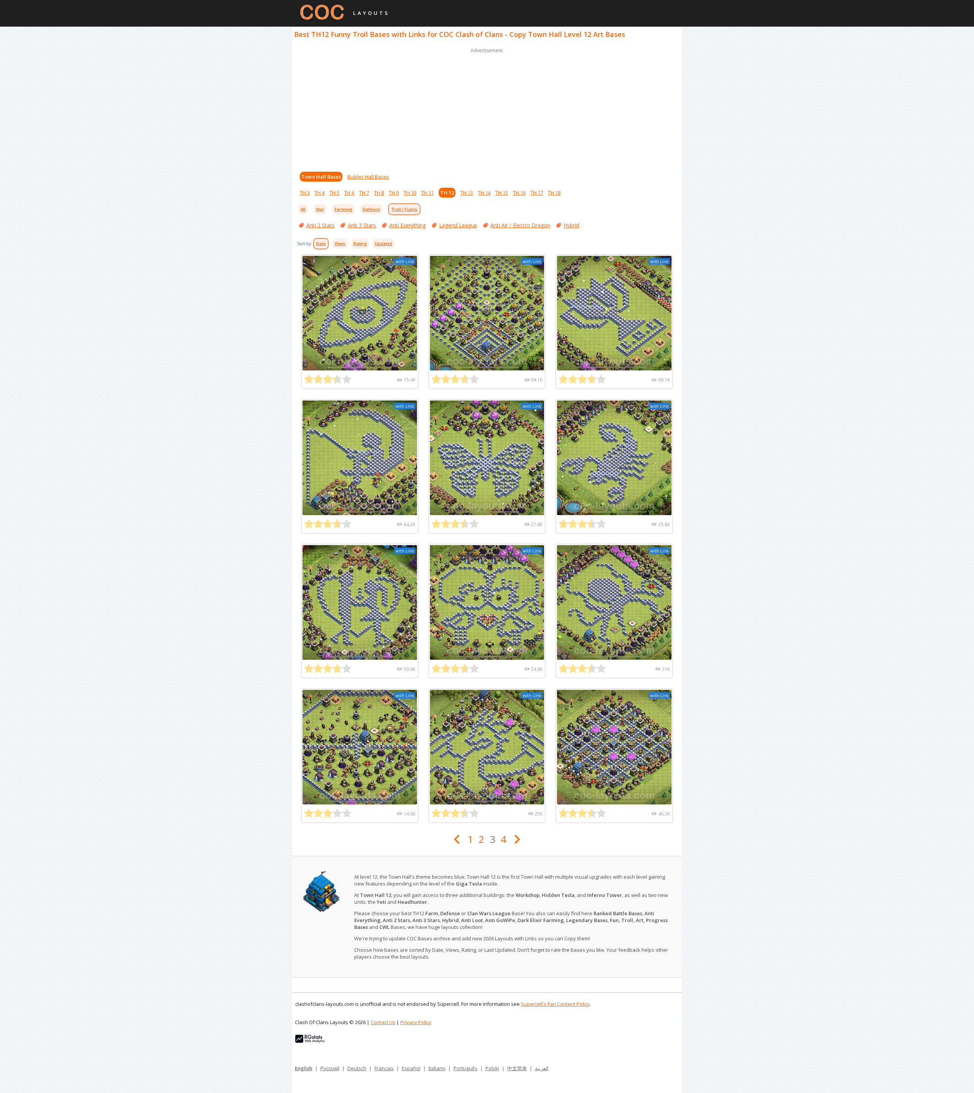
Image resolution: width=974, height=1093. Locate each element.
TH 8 (379, 192)
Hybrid (571, 225)
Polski (492, 1068)
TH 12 (447, 192)
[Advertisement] (487, 108)
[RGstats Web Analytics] (310, 1040)
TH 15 (501, 192)
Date (321, 243)
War (320, 209)
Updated (383, 243)
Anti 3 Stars (362, 225)
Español (411, 1068)
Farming (343, 209)
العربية (542, 1068)
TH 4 (320, 192)
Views (339, 243)
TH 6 (349, 192)
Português (465, 1068)
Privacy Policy (415, 1022)
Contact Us (383, 1022)
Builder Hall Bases (368, 176)
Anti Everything (407, 225)
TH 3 (305, 192)
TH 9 (394, 192)
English (303, 1068)
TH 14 (484, 192)
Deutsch (356, 1068)
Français (384, 1068)
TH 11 (427, 192)
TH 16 (519, 192)
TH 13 (466, 192)
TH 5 (334, 192)
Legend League (458, 225)
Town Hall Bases (321, 176)
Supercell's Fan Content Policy (555, 1003)
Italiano (437, 1068)
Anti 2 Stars (320, 225)
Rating (360, 243)
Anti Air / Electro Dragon (520, 225)
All (303, 209)
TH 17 (536, 192)
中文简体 (517, 1068)
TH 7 (364, 192)
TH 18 (554, 192)
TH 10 (410, 192)
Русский (329, 1068)
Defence (371, 209)
